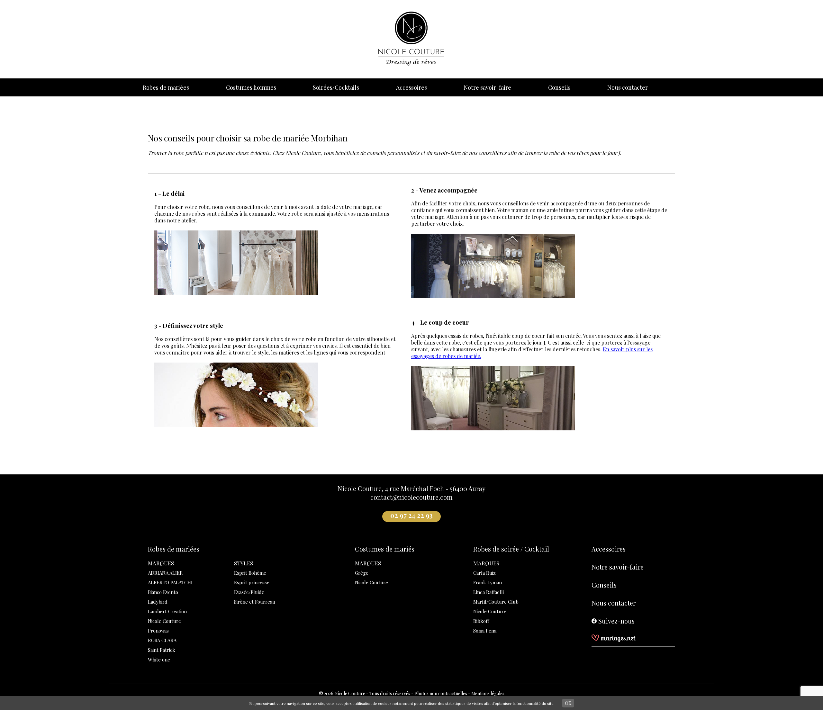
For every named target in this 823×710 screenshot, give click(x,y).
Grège (361, 573)
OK (568, 703)
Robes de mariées (166, 87)
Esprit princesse (251, 582)
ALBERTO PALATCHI (170, 582)
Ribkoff (481, 621)
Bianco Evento (163, 592)
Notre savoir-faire (487, 87)
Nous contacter (627, 87)
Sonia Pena (484, 630)
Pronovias (158, 630)
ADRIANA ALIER (165, 573)
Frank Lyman (487, 582)
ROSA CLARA (162, 640)
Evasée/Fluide (249, 592)
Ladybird (157, 601)
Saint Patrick (161, 650)
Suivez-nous (616, 620)
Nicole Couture (164, 621)
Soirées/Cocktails (336, 87)
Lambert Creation (167, 611)
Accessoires (411, 87)
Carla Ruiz (484, 573)
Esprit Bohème (250, 573)
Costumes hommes (251, 87)
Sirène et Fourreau (254, 601)
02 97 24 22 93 (411, 515)
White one (159, 659)
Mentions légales (487, 693)
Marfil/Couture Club (496, 601)
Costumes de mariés (384, 548)
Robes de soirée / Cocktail (511, 548)
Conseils (559, 87)
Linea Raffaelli (488, 592)
